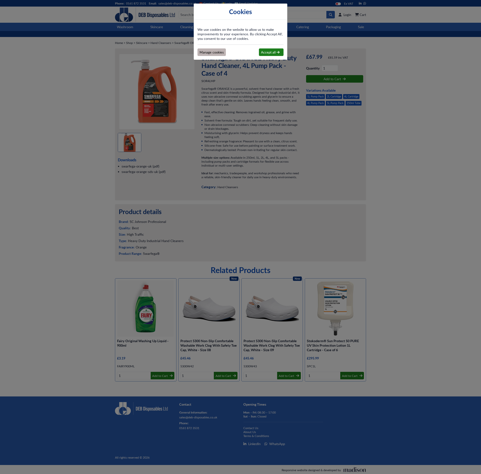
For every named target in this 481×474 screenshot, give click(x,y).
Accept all (269, 52)
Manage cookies (212, 52)
